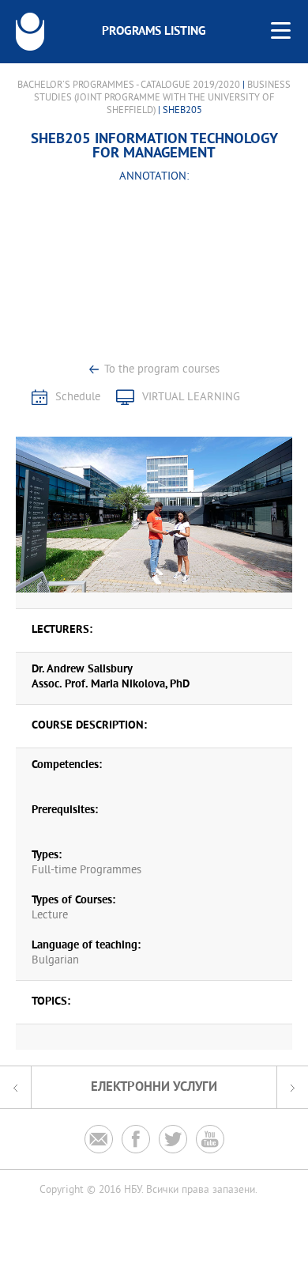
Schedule (77, 397)
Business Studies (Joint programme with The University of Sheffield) (162, 98)
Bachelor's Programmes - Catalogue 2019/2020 (128, 85)
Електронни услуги (154, 1087)
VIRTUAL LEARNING (191, 397)
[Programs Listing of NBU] (30, 32)
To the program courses (162, 369)
